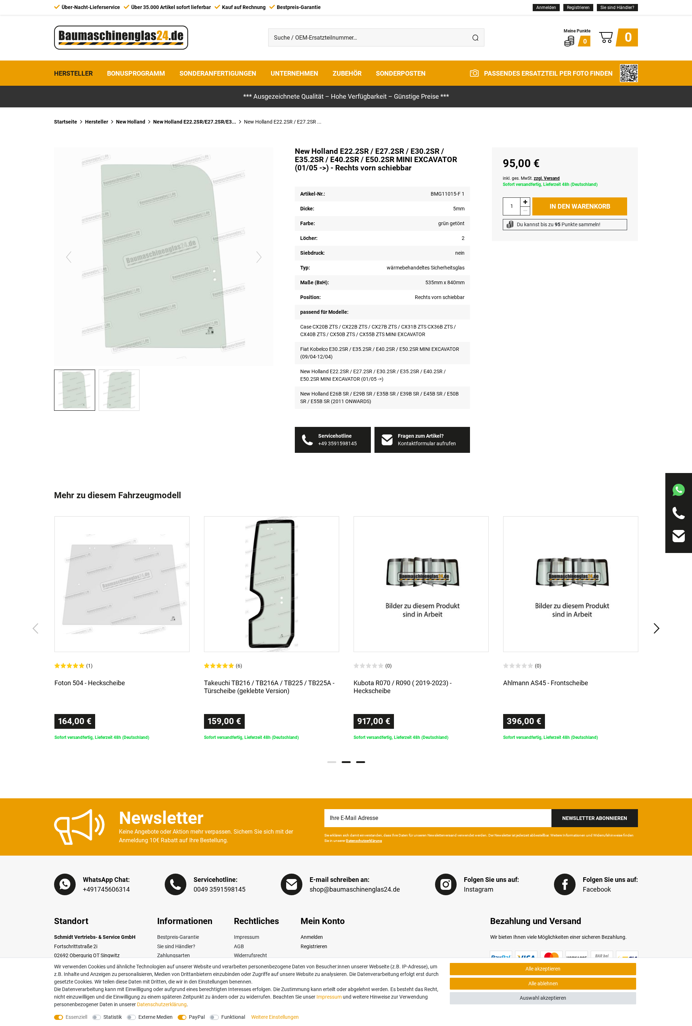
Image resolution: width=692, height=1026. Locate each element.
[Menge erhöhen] (525, 201)
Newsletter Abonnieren (594, 818)
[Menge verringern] (525, 210)
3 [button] (360, 762)
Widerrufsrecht (250, 955)
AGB (239, 946)
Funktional (233, 1017)
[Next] (258, 256)
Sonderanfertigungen (217, 73)
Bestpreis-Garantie (178, 937)
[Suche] (475, 37)
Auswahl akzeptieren (543, 998)
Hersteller (73, 73)
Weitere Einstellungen (275, 1017)
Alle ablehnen (543, 983)
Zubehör (347, 73)
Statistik (112, 1017)
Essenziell (76, 1017)
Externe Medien (155, 1017)
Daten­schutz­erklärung (162, 1004)
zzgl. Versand (547, 178)
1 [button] (331, 762)
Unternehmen (294, 73)
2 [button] (346, 762)
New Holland (130, 122)
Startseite (65, 122)
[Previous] (68, 256)
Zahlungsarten (173, 955)
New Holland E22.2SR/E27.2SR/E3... (194, 122)
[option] (122, 628)
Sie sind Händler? (617, 7)
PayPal (197, 1017)
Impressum (246, 937)
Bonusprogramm (136, 73)
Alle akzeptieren (542, 969)
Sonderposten (401, 73)
